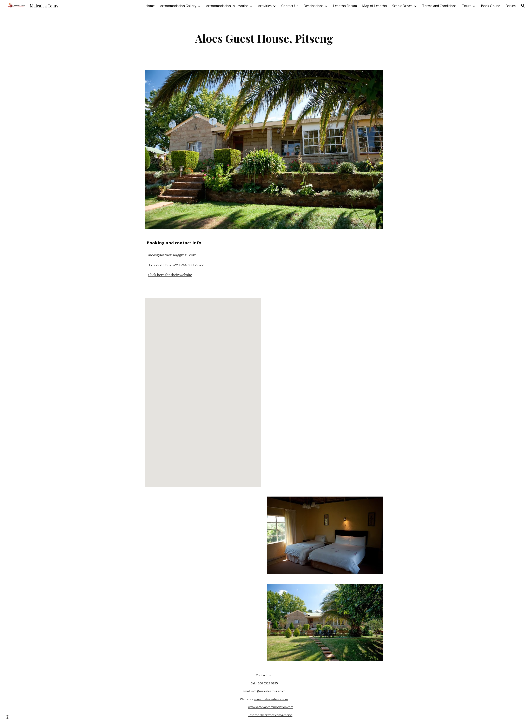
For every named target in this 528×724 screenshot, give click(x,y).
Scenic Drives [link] (402, 6)
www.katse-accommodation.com (270, 707)
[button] (523, 6)
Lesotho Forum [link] (345, 6)
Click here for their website (170, 275)
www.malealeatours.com (271, 699)
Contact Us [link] (289, 6)
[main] (264, 38)
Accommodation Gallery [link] (178, 6)
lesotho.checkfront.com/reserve (270, 715)
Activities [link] (265, 6)
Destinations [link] (313, 6)
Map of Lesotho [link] (374, 6)
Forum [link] (511, 6)
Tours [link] (466, 6)
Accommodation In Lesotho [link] (227, 6)
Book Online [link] (490, 6)
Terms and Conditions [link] (439, 6)
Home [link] (150, 6)
